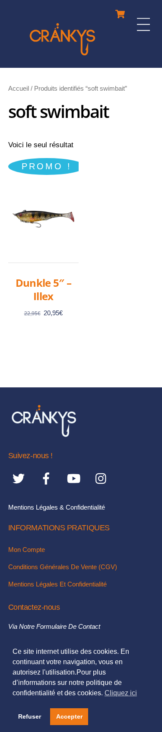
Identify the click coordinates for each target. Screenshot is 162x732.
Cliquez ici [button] (121, 693)
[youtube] (75, 478)
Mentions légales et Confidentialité (57, 584)
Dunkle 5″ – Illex (43, 289)
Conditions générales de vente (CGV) (62, 566)
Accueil (18, 88)
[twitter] (20, 478)
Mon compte (26, 549)
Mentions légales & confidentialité (56, 507)
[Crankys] (62, 57)
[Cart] (120, 12)
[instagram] (103, 478)
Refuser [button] (29, 716)
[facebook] (48, 478)
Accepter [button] (69, 716)
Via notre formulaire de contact (54, 626)
